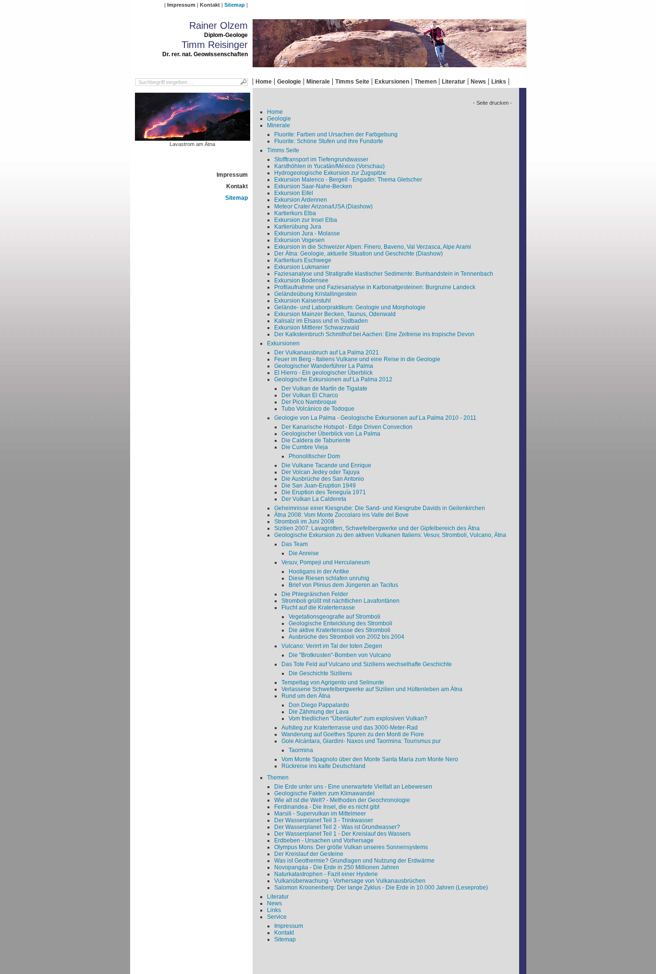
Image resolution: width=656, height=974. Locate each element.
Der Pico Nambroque (309, 402)
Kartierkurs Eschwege (302, 260)
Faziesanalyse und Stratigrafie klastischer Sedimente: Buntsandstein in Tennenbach (383, 273)
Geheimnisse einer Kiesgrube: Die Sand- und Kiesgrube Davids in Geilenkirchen (379, 508)
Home (263, 81)
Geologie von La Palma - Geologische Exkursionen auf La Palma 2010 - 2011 (375, 417)
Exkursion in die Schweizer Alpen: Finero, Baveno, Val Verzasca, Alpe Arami (372, 247)
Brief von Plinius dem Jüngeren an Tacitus (343, 585)
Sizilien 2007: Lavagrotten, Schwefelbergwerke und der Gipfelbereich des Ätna (377, 528)
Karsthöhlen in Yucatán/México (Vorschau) (329, 166)
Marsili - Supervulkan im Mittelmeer (320, 813)
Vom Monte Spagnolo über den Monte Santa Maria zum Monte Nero (369, 759)
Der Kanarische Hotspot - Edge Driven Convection (347, 427)
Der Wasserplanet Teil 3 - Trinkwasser (323, 820)
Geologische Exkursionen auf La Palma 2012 (333, 379)
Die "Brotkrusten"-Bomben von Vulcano (340, 655)
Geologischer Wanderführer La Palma (323, 366)
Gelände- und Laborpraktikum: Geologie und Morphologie (349, 307)
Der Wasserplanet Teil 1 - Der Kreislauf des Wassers (342, 833)
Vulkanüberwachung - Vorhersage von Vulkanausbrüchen (349, 880)
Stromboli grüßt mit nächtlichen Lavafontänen (340, 600)
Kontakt (210, 5)
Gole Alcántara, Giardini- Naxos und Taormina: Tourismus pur (361, 741)
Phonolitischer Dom (314, 456)
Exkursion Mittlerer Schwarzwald (316, 327)
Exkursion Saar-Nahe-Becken (313, 186)
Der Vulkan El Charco (309, 395)
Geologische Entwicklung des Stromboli (340, 623)
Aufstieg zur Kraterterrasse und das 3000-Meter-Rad (349, 727)
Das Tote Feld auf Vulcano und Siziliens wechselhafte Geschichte (366, 664)
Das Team (294, 544)
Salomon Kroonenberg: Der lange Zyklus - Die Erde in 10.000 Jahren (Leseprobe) (381, 887)
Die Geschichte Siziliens (320, 673)
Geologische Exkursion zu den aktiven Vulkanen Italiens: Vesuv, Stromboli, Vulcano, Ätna (390, 535)
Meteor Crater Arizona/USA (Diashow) (323, 206)
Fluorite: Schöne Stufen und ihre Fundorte (328, 141)
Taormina (301, 750)
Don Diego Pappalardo (319, 705)
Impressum (181, 5)
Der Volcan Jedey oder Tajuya (320, 472)
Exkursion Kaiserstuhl (302, 300)
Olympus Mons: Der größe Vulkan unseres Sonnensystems (351, 847)
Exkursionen (392, 81)
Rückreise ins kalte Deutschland (323, 766)
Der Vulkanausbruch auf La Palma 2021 (326, 352)
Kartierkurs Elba (295, 213)
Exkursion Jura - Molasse (307, 233)
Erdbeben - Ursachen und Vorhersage (324, 840)
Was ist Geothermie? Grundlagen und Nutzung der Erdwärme (354, 860)
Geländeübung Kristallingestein (315, 294)
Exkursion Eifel (293, 193)
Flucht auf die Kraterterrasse (318, 607)
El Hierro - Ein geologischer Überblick (323, 372)
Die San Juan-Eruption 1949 (318, 485)
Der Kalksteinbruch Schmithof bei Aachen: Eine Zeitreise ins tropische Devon (374, 334)
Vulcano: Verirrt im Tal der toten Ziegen (331, 646)
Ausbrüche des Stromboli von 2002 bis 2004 (346, 636)
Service (277, 916)
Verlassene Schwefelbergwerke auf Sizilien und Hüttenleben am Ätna (371, 689)
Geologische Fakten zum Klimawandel (324, 793)
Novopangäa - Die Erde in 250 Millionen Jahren (336, 867)
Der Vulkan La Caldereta (313, 499)
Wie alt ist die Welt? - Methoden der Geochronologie (342, 800)
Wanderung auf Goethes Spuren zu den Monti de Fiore (352, 734)
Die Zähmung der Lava (319, 711)
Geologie (289, 81)
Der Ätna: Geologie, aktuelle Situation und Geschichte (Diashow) (358, 253)
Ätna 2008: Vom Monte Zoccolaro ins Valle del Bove (341, 514)
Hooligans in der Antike (319, 571)
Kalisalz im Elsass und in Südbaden (321, 320)
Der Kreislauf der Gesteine (308, 854)
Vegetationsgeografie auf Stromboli (334, 616)
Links (498, 81)
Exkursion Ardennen (300, 199)
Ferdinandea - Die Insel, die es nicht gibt (326, 807)
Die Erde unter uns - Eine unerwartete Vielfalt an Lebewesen (353, 786)
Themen (425, 81)
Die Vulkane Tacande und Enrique (326, 465)
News (478, 81)
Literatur (453, 81)
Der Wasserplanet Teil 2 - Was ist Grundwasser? (337, 827)
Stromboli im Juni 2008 (304, 521)
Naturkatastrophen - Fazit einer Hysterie (326, 874)
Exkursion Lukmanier (301, 267)
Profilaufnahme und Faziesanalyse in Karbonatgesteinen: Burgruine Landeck (374, 287)
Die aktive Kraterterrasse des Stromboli (339, 630)
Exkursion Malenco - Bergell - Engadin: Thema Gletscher (348, 179)
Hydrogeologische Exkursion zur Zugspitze (330, 173)
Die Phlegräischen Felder (314, 594)
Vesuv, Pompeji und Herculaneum (325, 562)
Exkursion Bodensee (301, 280)
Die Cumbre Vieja (304, 447)
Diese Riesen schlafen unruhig (329, 578)
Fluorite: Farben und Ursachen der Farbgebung (336, 134)
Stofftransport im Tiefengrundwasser (321, 159)
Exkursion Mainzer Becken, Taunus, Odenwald (335, 314)
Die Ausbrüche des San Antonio (322, 478)
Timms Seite (352, 81)
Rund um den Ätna (305, 696)
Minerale (318, 81)
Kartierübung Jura (297, 226)
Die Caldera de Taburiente (316, 440)
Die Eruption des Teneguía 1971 (323, 492)
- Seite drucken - (492, 103)
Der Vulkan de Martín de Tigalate (324, 388)
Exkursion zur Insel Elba (305, 220)
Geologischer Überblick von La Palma (330, 433)
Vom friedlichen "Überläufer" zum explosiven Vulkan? (358, 718)
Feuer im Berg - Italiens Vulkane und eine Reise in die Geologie (357, 359)
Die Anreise (304, 553)
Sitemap (234, 5)
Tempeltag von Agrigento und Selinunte (332, 682)
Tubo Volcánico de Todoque (317, 408)
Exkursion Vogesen (299, 240)
